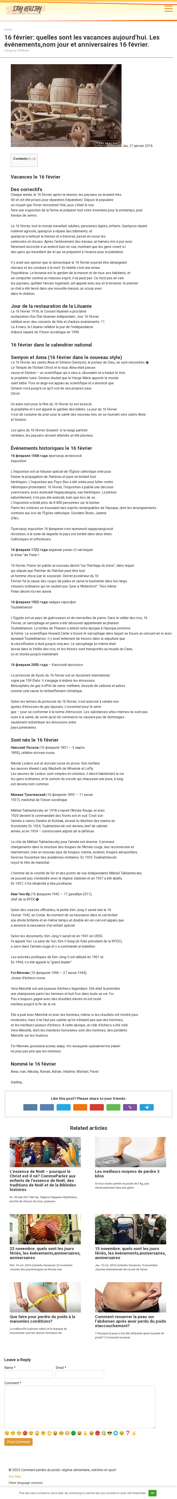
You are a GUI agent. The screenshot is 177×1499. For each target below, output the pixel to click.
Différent (23, 50)
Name (10, 1368)
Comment (12, 1383)
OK (152, 1493)
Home (8, 29)
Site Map (15, 1476)
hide (32, 158)
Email (61, 1368)
